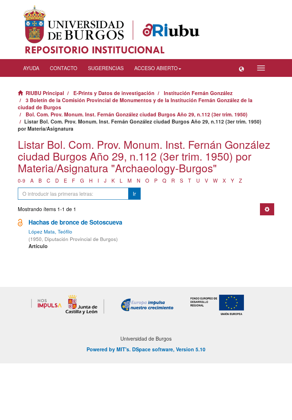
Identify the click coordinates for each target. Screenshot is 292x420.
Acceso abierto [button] (156, 68)
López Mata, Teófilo (50, 231)
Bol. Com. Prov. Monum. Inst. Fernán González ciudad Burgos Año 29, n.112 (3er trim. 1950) (136, 114)
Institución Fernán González (198, 92)
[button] (241, 68)
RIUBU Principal (45, 92)
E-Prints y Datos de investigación (114, 92)
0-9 (21, 180)
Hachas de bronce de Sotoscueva (75, 222)
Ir (134, 193)
